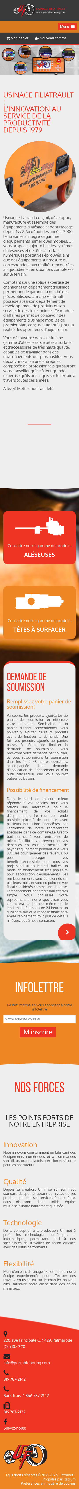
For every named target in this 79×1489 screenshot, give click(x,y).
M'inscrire (37, 1032)
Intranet (67, 1475)
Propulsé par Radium (59, 1479)
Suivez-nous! (15, 1428)
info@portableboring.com (27, 1362)
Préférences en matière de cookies (48, 1483)
